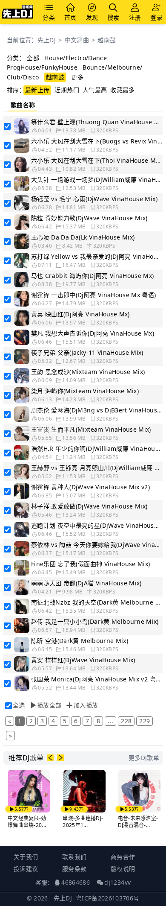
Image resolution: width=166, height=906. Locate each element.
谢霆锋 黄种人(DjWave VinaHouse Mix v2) (90, 487)
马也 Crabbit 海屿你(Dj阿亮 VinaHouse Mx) (92, 276)
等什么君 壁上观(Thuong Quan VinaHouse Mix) (96, 122)
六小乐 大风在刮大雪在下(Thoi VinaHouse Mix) (96, 160)
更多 (77, 77)
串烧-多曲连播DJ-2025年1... (83, 822)
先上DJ (46, 40)
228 (126, 721)
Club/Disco (23, 77)
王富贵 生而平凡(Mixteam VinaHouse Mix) (91, 429)
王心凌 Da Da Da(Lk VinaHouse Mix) (83, 237)
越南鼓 (106, 40)
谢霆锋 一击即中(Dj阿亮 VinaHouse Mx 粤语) (93, 295)
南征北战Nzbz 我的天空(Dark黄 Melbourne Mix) (96, 602)
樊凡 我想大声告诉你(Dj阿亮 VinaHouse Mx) (92, 333)
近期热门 (66, 90)
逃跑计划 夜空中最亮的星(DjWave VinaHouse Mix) (96, 525)
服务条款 (74, 869)
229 (144, 721)
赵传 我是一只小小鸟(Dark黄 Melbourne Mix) (95, 621)
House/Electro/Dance (75, 58)
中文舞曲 (77, 40)
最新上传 (37, 90)
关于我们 (26, 857)
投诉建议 (26, 869)
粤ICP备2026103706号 (108, 898)
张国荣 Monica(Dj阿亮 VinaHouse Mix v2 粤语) (96, 679)
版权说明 (123, 869)
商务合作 (123, 857)
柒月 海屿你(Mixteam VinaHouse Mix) (85, 391)
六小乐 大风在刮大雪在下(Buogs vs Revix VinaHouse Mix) (96, 141)
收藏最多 (122, 90)
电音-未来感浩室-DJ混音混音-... (138, 822)
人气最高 (95, 90)
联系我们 (74, 857)
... (110, 721)
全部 (33, 58)
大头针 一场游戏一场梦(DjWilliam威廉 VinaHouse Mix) (96, 179)
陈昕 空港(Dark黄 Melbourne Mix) (79, 641)
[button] (50, 757)
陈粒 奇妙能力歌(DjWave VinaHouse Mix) (89, 218)
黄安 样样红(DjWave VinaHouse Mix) (83, 660)
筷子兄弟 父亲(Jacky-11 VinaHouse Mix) (87, 352)
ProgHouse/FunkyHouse (42, 67)
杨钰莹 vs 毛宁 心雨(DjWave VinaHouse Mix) (94, 199)
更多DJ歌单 (144, 758)
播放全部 (49, 705)
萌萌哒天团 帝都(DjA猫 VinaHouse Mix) (86, 583)
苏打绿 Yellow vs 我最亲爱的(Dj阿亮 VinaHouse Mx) (96, 256)
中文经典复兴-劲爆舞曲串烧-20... (27, 822)
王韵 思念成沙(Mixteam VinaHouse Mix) (88, 372)
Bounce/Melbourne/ (112, 67)
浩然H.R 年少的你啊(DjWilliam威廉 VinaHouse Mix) (96, 448)
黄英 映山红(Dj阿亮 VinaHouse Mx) (80, 314)
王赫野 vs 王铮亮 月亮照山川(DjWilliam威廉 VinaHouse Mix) (96, 468)
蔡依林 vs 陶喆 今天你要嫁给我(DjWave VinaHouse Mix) (96, 545)
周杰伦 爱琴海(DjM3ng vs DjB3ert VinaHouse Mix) (96, 410)
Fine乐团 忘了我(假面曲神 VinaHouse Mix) (90, 564)
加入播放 (86, 705)
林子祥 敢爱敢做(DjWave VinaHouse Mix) (89, 506)
